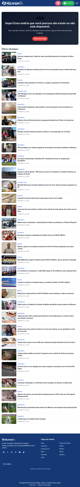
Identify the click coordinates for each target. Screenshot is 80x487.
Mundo (61, 451)
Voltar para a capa (40, 38)
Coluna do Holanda (65, 443)
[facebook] (3, 452)
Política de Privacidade (44, 485)
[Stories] (58, 3)
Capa (42, 443)
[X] (7, 452)
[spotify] (23, 452)
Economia (44, 454)
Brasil (42, 451)
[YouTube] (19, 452)
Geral (42, 457)
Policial (61, 446)
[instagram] (11, 452)
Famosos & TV (45, 449)
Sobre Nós (32, 485)
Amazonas (44, 446)
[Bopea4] (12, 3)
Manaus (61, 449)
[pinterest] (15, 452)
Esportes (62, 454)
